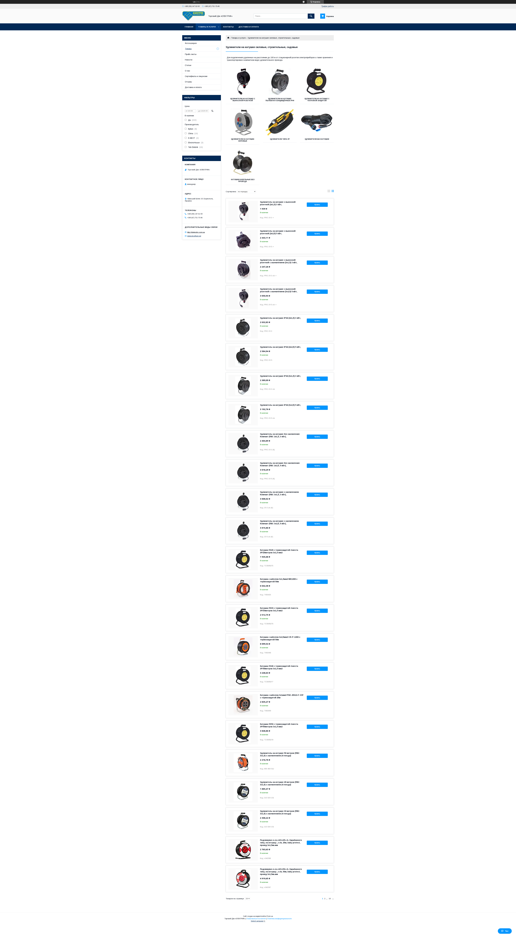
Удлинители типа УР (280, 139)
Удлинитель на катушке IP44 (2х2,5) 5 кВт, (280, 347)
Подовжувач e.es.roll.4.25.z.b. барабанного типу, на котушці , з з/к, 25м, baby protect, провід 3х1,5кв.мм (281, 842)
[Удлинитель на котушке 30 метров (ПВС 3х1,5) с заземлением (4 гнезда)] (243, 821)
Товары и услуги (207, 27)
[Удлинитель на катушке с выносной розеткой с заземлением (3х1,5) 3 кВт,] (243, 269)
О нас (187, 71)
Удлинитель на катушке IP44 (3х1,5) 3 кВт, (280, 376)
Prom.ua (270, 916)
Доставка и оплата (249, 27)
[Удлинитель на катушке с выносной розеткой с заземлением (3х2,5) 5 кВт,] (243, 298)
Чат (506, 931)
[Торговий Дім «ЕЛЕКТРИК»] (193, 20)
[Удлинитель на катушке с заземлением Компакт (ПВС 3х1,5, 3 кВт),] (243, 501)
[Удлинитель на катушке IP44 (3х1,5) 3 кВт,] (243, 385)
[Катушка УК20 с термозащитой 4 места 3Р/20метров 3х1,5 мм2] (243, 559)
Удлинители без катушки (317, 139)
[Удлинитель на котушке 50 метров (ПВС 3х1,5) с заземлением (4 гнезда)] (243, 762)
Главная (189, 27)
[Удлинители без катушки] (317, 122)
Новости (188, 60)
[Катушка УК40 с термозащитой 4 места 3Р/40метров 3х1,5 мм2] (243, 675)
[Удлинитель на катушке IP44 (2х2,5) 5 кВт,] (243, 356)
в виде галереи (329, 192)
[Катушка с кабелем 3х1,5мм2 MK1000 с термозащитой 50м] (243, 588)
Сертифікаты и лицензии (196, 76)
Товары (188, 49)
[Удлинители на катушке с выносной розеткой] (242, 81)
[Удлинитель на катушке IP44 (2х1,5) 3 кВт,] (243, 327)
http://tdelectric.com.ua (196, 232)
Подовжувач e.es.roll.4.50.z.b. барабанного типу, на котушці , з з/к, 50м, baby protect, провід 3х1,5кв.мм (281, 871)
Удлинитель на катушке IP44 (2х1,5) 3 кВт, (280, 318)
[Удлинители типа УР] (280, 122)
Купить (317, 205)
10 (330, 899)
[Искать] (311, 16)
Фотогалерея (191, 43)
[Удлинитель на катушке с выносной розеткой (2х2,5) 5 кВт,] (243, 240)
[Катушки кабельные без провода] (242, 162)
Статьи (188, 65)
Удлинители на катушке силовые (242, 140)
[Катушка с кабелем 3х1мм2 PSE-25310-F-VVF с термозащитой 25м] (243, 704)
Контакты (228, 27)
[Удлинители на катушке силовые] (242, 122)
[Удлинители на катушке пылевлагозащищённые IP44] (280, 81)
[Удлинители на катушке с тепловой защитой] (317, 81)
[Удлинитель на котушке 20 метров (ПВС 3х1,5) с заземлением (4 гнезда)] (243, 792)
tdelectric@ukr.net (194, 236)
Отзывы (188, 82)
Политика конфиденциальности (279, 919)
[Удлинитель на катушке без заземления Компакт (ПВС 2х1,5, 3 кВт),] (243, 443)
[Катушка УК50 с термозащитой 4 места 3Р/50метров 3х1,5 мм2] (243, 733)
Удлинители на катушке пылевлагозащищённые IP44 (280, 100)
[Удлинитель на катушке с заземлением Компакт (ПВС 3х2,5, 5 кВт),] (243, 530)
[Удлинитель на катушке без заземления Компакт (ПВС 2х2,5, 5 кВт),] (243, 472)
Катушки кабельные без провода (242, 180)
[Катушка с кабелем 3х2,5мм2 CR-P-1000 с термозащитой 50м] (243, 646)
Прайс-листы (190, 54)
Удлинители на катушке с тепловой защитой (316, 100)
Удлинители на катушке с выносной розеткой (242, 100)
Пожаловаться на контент (256, 919)
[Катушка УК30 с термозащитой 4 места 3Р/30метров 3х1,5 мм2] (243, 617)
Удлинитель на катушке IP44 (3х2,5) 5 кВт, (280, 405)
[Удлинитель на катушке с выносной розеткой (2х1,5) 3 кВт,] (243, 211)
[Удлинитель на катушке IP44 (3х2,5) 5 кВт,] (243, 414)
